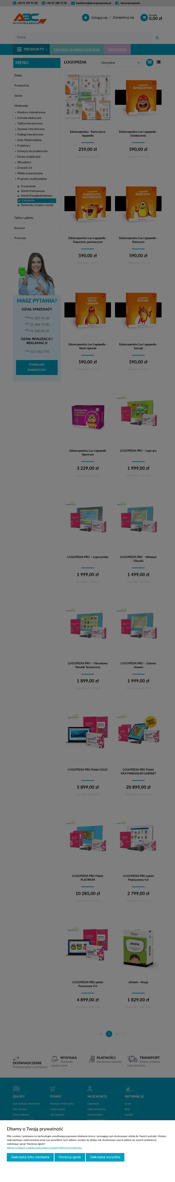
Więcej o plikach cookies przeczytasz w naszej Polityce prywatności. (44, 1147)
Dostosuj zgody (70, 1157)
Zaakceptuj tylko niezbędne (30, 1157)
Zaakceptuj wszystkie (105, 1157)
